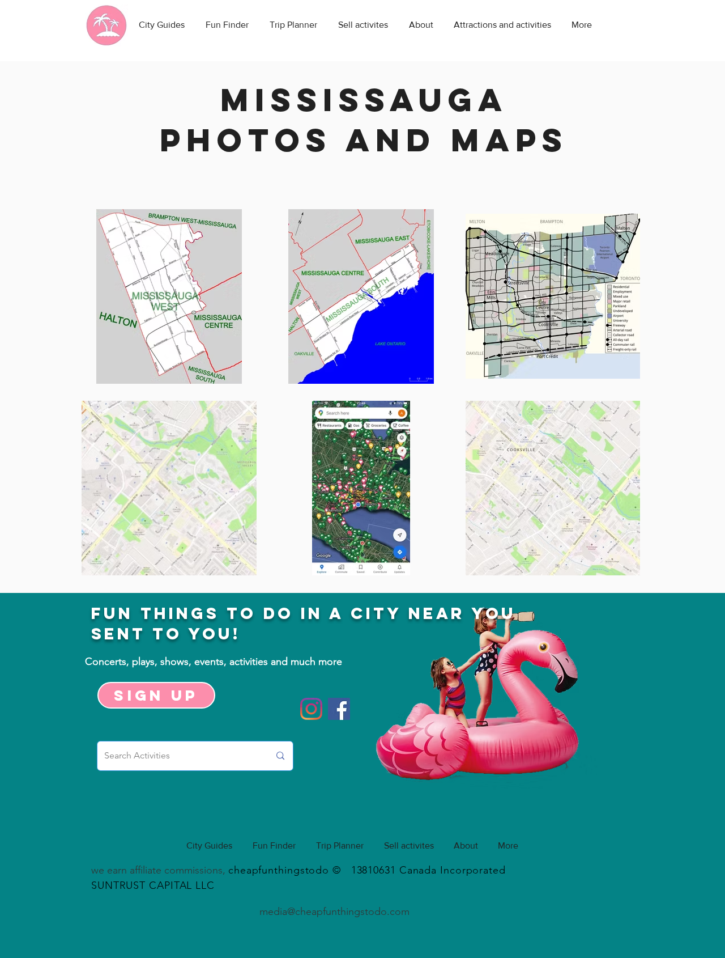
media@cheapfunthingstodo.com (334, 911)
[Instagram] (311, 709)
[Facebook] (339, 709)
